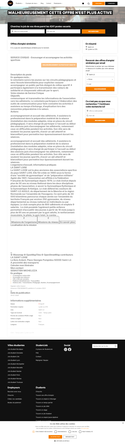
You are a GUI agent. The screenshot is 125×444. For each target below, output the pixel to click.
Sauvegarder (100, 89)
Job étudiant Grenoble (15, 353)
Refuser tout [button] (70, 437)
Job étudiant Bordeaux (15, 349)
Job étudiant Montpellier (16, 364)
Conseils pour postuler (43, 421)
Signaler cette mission (18, 286)
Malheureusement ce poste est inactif (59, 65)
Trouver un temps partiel (44, 402)
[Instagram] (66, 349)
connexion (111, 3)
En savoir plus (85, 428)
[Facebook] (70, 349)
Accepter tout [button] (55, 437)
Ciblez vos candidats (15, 399)
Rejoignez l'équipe (42, 360)
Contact (48, 3)
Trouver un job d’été (42, 406)
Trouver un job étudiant (44, 414)
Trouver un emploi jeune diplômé (47, 417)
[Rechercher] (88, 3)
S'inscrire (98, 3)
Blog (42, 3)
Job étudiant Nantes (14, 371)
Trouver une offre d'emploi (45, 395)
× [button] (123, 423)
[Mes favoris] (83, 3)
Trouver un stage (41, 410)
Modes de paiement (14, 402)
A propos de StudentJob (44, 349)
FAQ (37, 353)
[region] (40, 239)
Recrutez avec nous (14, 391)
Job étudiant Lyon (14, 360)
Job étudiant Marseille (15, 367)
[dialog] (62, 432)
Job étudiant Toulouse (15, 382)
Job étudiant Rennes (14, 378)
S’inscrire (11, 395)
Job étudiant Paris (14, 375)
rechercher (93, 31)
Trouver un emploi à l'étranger (46, 399)
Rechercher (100, 120)
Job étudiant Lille (13, 356)
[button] (62, 441)
